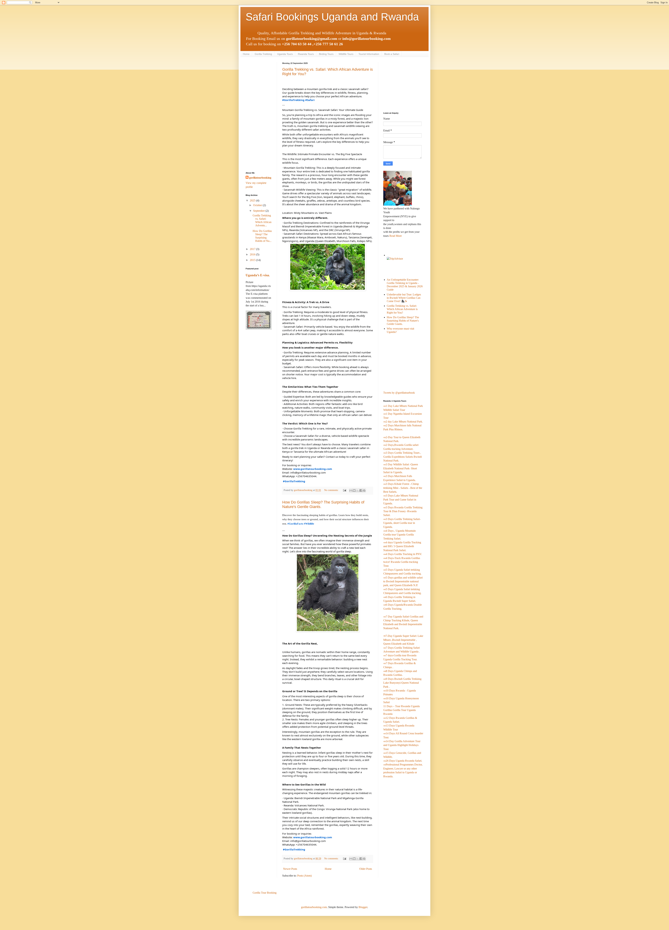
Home (246, 54)
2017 (253, 249)
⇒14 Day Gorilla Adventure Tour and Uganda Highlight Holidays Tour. (401, 745)
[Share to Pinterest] (364, 490)
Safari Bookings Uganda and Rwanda (332, 17)
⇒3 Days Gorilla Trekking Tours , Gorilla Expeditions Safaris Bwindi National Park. (402, 456)
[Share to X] (357, 490)
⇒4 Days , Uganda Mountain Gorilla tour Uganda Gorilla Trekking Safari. (399, 534)
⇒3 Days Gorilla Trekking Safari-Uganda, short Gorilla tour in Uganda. (402, 523)
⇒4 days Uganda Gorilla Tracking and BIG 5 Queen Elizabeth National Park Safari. (402, 546)
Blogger (363, 907)
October (258, 205)
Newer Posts (290, 868)
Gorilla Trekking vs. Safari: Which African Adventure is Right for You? (402, 309)
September (259, 210)
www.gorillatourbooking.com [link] (312, 469)
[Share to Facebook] (361, 490)
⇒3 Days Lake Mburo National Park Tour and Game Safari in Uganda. (400, 499)
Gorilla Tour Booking (264, 892)
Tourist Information (369, 54)
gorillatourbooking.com (314, 907)
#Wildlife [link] (309, 523)
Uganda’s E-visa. (258, 275)
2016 (253, 254)
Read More (395, 235)
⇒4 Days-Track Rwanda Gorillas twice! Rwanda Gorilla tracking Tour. (401, 562)
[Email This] (351, 490)
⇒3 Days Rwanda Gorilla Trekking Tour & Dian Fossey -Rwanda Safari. (402, 511)
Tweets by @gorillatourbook (399, 392)
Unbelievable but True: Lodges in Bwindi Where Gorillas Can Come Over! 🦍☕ (404, 298)
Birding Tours (326, 54)
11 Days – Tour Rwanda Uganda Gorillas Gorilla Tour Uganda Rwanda (401, 710)
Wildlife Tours (346, 54)
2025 (253, 200)
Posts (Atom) (304, 875)
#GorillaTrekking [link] (293, 100)
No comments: (331, 490)
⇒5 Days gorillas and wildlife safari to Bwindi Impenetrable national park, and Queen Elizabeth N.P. (403, 581)
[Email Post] (344, 490)
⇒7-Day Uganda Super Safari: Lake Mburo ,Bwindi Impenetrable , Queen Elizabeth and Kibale (403, 639)
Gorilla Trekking (263, 54)
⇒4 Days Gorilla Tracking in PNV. (402, 554)
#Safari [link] (310, 100)
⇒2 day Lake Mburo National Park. (403, 421)
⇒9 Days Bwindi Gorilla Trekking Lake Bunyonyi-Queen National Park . (402, 682)
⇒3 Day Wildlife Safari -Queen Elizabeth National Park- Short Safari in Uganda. (400, 468)
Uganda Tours (285, 54)
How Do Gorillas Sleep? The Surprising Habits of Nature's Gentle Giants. (403, 320)
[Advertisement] (259, 114)
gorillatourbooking (260, 177)
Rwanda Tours (306, 54)
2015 (253, 260)
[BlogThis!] (354, 490)
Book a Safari (391, 54)
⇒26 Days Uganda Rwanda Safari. (402, 760)
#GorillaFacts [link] (295, 523)
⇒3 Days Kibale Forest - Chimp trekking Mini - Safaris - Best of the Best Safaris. (402, 487)
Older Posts (365, 868)
